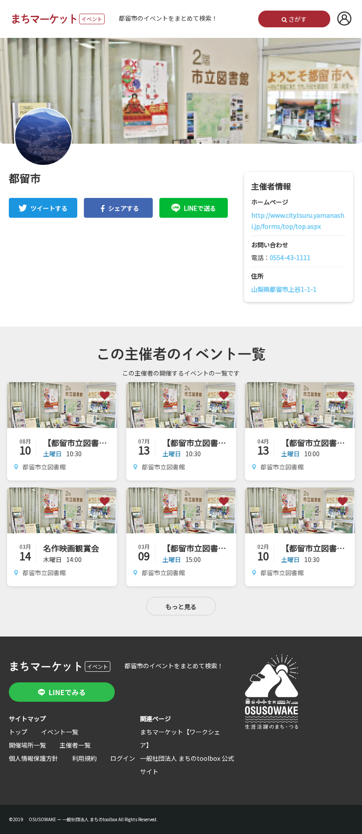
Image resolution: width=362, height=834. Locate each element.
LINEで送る (200, 208)
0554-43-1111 (290, 257)
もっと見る (181, 606)
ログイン (122, 758)
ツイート (49, 208)
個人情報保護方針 (33, 758)
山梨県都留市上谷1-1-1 (284, 289)
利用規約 (84, 758)
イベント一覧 (59, 731)
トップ (18, 731)
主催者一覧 (75, 745)
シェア (123, 208)
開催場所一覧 (27, 745)
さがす (297, 19)
